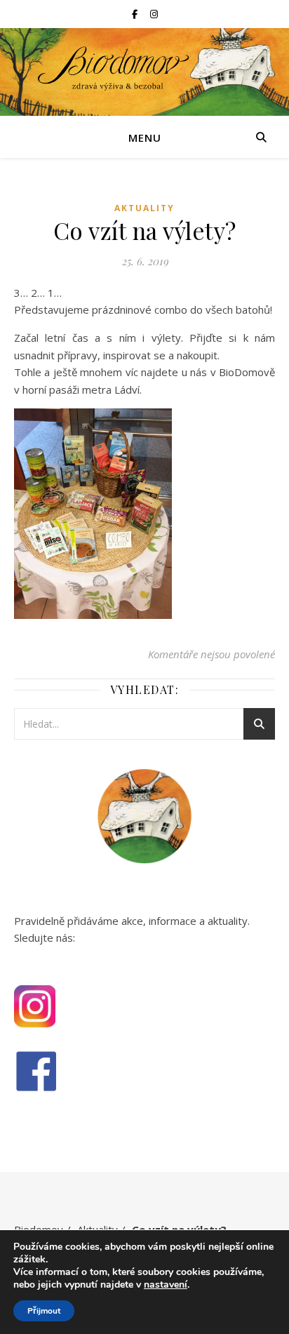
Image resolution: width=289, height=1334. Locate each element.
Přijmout (43, 1310)
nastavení (165, 1285)
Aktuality (144, 208)
